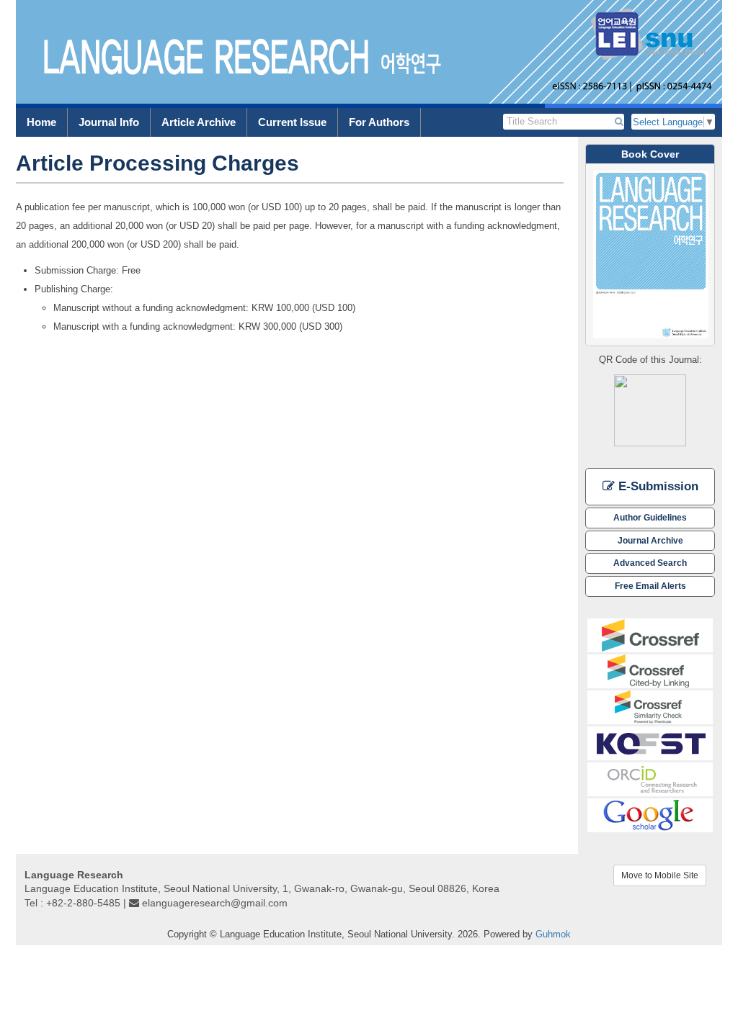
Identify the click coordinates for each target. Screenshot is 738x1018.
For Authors (379, 122)
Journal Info (109, 122)
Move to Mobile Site (659, 875)
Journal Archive (650, 540)
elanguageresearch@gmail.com (215, 903)
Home (41, 122)
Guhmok (553, 934)
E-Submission (656, 486)
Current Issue (292, 122)
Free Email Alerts (650, 585)
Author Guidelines (650, 517)
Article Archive (198, 122)
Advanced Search (650, 562)
